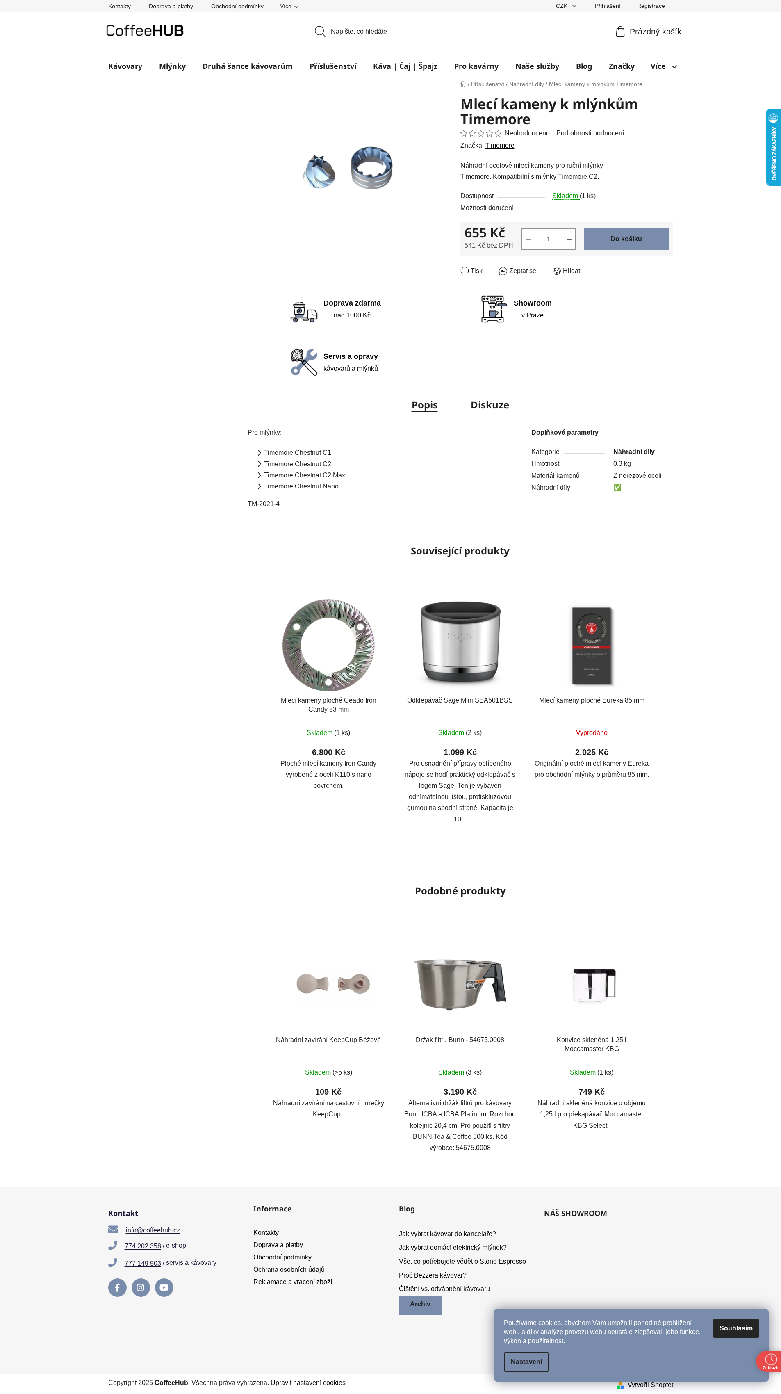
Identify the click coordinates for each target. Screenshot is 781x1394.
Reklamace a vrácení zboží (292, 1281)
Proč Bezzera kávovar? (433, 1275)
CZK (562, 5)
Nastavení (526, 1361)
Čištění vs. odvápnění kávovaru (444, 1288)
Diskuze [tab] (490, 404)
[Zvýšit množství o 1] (569, 239)
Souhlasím (736, 1328)
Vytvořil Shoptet (650, 1384)
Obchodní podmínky (237, 6)
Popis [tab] (425, 404)
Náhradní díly (634, 451)
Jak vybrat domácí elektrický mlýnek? (453, 1247)
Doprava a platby (171, 6)
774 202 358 (143, 1246)
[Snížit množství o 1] (528, 239)
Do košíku (626, 238)
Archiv (420, 1303)
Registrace (651, 5)
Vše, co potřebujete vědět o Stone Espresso (462, 1261)
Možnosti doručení (487, 207)
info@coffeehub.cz (153, 1230)
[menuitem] (125, 66)
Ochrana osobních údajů (289, 1269)
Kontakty (119, 6)
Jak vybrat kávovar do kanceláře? (447, 1233)
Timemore (500, 145)
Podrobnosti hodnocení (590, 133)
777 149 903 (143, 1263)
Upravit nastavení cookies (308, 1382)
